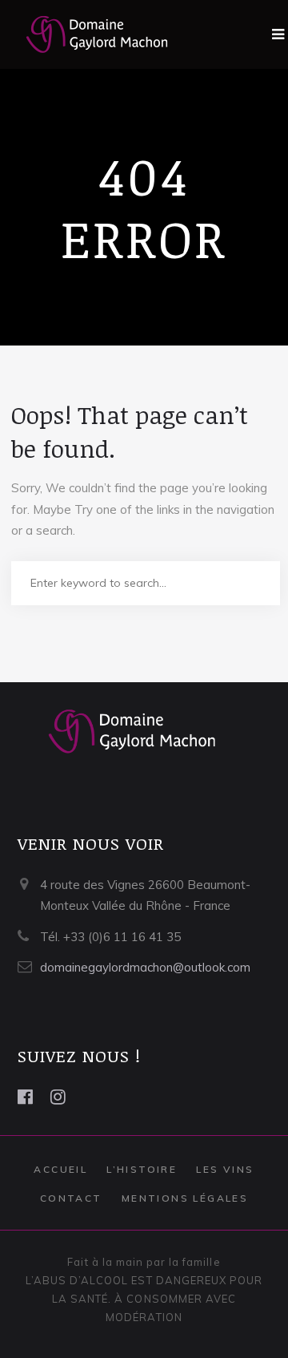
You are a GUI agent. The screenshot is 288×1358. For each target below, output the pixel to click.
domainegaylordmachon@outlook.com (145, 967)
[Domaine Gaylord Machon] (85, 34)
